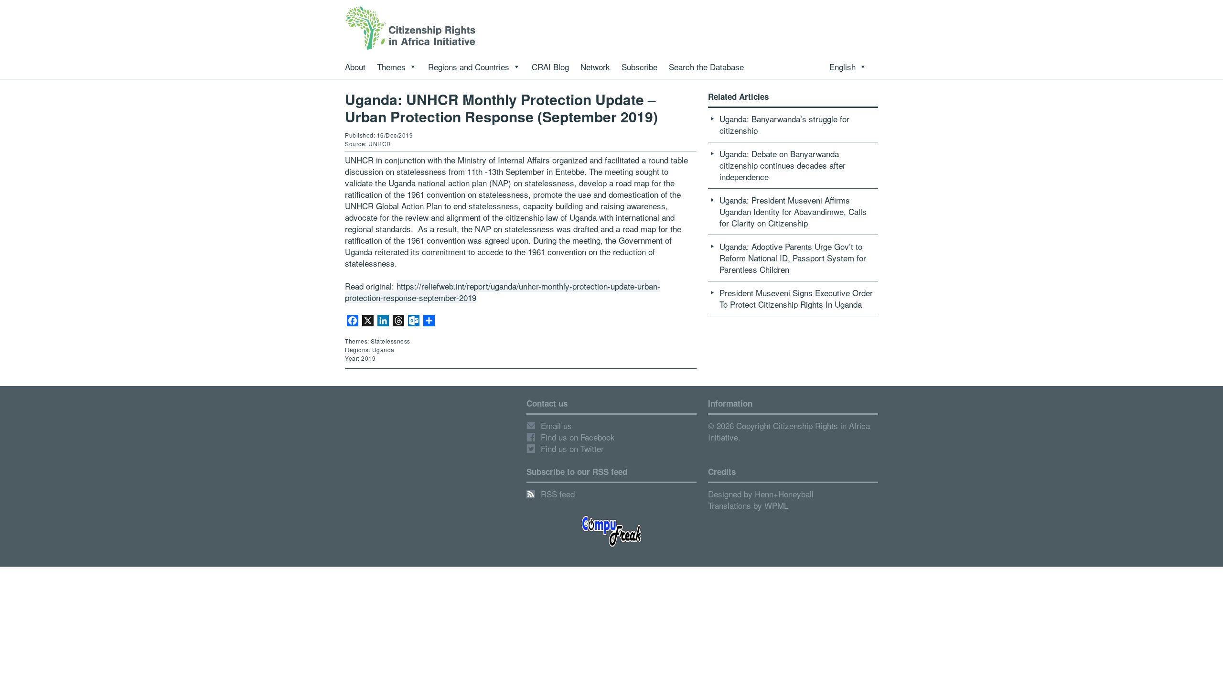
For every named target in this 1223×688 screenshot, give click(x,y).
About (355, 67)
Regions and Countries (468, 67)
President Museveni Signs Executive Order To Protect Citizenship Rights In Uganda (796, 298)
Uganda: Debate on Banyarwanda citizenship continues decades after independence (782, 165)
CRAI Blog (550, 67)
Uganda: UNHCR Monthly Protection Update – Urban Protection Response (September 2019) (501, 108)
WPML (776, 505)
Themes (391, 67)
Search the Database (706, 67)
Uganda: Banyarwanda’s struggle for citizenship (784, 124)
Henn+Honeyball (784, 494)
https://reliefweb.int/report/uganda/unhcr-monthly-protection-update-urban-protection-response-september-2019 (502, 291)
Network (595, 67)
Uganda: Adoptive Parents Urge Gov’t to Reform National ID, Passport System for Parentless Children (792, 257)
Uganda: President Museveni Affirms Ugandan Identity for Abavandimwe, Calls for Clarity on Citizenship (793, 211)
